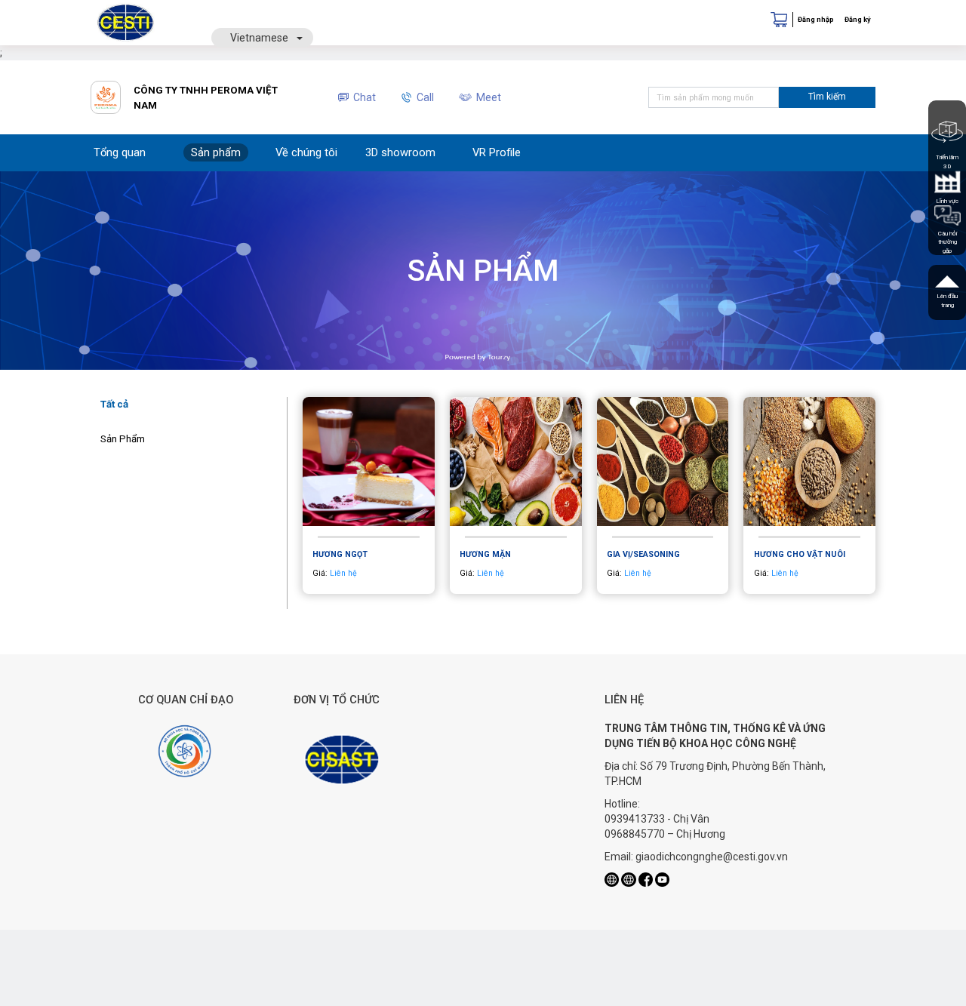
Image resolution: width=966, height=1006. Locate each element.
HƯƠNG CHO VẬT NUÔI (799, 554)
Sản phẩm (216, 152)
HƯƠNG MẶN (485, 554)
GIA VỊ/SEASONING (643, 554)
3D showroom (400, 152)
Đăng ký (857, 19)
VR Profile (496, 152)
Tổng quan (120, 152)
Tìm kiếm (827, 96)
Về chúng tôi (306, 152)
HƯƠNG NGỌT (340, 554)
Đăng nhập (816, 19)
